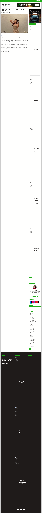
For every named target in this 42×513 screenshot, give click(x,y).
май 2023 (31, 344)
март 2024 (31, 336)
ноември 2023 (32, 339)
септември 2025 (32, 322)
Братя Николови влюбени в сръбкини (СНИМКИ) (36, 50)
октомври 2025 (32, 321)
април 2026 (31, 316)
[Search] (39, 280)
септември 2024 (32, 331)
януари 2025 (31, 328)
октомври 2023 (32, 340)
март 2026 (31, 317)
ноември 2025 (32, 320)
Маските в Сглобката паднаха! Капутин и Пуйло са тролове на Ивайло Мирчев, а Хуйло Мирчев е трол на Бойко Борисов (36, 100)
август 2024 (31, 332)
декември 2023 (32, 338)
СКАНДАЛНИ (30, 357)
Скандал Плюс (6, 4)
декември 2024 (32, 329)
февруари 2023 (32, 346)
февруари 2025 (32, 327)
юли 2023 (31, 342)
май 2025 (31, 325)
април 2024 (31, 335)
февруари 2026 (32, 318)
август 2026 (31, 313)
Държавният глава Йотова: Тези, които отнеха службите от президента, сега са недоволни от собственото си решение (36, 249)
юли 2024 (31, 333)
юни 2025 (31, 324)
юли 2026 (31, 314)
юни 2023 (31, 343)
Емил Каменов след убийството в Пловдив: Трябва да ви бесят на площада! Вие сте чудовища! (37, 150)
